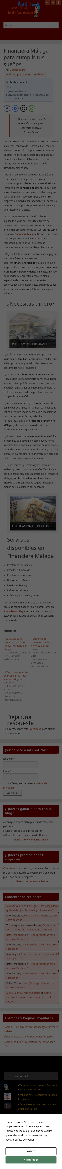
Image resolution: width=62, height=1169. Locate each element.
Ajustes (31, 1151)
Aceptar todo (31, 1159)
